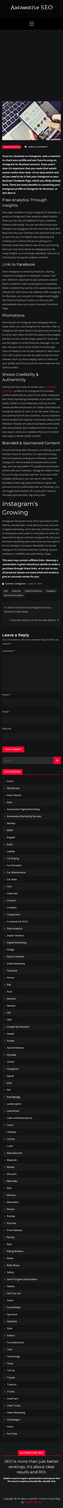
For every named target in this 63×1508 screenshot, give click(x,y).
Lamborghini (14, 1103)
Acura (10, 781)
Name (6, 694)
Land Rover (13, 1111)
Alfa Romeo (13, 788)
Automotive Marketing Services (24, 816)
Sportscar (12, 1314)
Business (16, 591)
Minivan (11, 1195)
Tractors (11, 1384)
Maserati (12, 1160)
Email (6, 711)
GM (9, 1012)
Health (10, 1033)
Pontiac (11, 1216)
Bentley (11, 823)
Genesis (11, 1005)
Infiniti (10, 1061)
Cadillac (11, 851)
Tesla (10, 1363)
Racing (10, 1237)
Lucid (10, 1146)
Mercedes (12, 1181)
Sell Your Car (14, 1293)
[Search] (57, 760)
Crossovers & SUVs (17, 921)
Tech (9, 1349)
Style (9, 1328)
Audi (9, 802)
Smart (10, 1300)
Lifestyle (11, 1132)
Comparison (13, 914)
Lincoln (11, 1139)
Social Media (14, 1307)
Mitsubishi (12, 1202)
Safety (10, 1272)
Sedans (11, 1286)
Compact (12, 907)
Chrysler (11, 900)
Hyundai (11, 1054)
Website (6, 728)
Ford (9, 991)
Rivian (10, 1258)
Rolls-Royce (13, 1265)
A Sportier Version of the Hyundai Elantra (33, 620)
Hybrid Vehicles (15, 1047)
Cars (9, 886)
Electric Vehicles (15, 956)
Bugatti (11, 837)
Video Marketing (16, 1412)
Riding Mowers (15, 1251)
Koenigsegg (13, 1096)
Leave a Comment (37, 146)
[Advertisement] (31, 62)
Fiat (9, 984)
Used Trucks (14, 1405)
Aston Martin (14, 795)
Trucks (11, 1391)
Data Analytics (14, 928)
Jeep (9, 1082)
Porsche (11, 1223)
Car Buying (13, 858)
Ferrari (10, 977)
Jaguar (10, 1075)
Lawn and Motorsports (19, 1118)
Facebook (12, 970)
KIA (9, 1089)
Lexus (10, 1125)
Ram (9, 1244)
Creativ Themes (33, 1502)
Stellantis (12, 1321)
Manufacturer (14, 1153)
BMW (10, 830)
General (11, 998)
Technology (13, 1356)
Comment (8, 651)
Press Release (14, 1230)
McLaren (12, 1174)
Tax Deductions (15, 1342)
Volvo (10, 1426)
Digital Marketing (11, 147)
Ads (5, 591)
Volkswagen (13, 1419)
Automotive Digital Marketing (23, 809)
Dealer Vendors (15, 935)
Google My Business (18, 1026)
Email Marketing (16, 963)
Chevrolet (12, 893)
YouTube (12, 1433)
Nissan (11, 1209)
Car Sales (12, 879)
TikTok (11, 1370)
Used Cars (12, 1398)
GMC (9, 1019)
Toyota (11, 1377)
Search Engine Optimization (22, 1279)
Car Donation (14, 865)
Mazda (10, 1167)
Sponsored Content (13, 595)
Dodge (10, 949)
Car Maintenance (16, 872)
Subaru (11, 1335)
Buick (10, 844)
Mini (9, 1188)
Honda (10, 1040)
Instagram (51, 591)
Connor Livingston (15, 583)
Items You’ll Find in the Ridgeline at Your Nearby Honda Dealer (27, 609)
